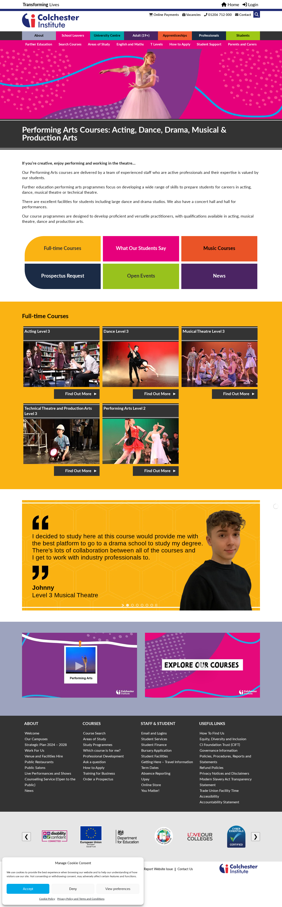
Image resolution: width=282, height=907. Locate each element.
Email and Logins (154, 733)
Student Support (209, 44)
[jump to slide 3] (137, 605)
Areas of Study (99, 44)
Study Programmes (97, 745)
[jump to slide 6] (151, 605)
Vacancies (193, 15)
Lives (41, 5)
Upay (145, 779)
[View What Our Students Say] (141, 248)
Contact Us (185, 869)
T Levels (156, 44)
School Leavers (73, 35)
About (39, 35)
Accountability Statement (219, 802)
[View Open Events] (141, 276)
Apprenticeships (175, 35)
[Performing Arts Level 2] (140, 433)
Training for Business (99, 773)
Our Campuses (36, 739)
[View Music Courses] (219, 248)
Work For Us (34, 750)
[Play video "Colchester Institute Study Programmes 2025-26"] (202, 665)
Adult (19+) (141, 35)
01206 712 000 (219, 15)
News (29, 790)
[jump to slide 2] (132, 605)
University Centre (107, 35)
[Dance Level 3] (140, 356)
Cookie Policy (47, 899)
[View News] (219, 276)
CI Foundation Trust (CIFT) (220, 745)
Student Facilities (154, 756)
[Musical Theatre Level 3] (220, 356)
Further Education (38, 44)
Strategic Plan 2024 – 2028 (46, 745)
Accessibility (209, 796)
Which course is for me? (102, 750)
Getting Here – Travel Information (167, 762)
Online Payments (166, 15)
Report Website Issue (158, 869)
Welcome (32, 733)
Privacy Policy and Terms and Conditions (80, 899)
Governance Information (218, 750)
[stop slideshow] (156, 605)
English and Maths (130, 44)
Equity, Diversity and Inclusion (223, 739)
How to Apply (179, 44)
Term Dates (150, 768)
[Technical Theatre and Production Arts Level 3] (61, 433)
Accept (28, 889)
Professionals (209, 35)
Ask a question (94, 762)
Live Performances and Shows (48, 773)
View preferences (117, 889)
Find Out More (78, 394)
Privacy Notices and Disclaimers (224, 773)
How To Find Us (212, 733)
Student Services (154, 739)
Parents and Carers (242, 44)
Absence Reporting (155, 773)
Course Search (94, 733)
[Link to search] (256, 14)
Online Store (151, 785)
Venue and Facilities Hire (44, 756)
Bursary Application (156, 750)
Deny (73, 889)
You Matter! (150, 790)
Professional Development (103, 756)
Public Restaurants (39, 762)
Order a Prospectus (98, 779)
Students (243, 35)
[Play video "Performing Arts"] (79, 665)
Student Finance (154, 745)
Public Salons (35, 768)
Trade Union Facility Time (219, 790)
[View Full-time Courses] (63, 248)
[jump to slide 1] (127, 605)
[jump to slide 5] (147, 605)
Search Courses (70, 44)
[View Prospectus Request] (63, 276)
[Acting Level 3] (61, 356)
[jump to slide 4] (142, 605)
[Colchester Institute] (50, 26)
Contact (244, 15)
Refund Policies (211, 768)
